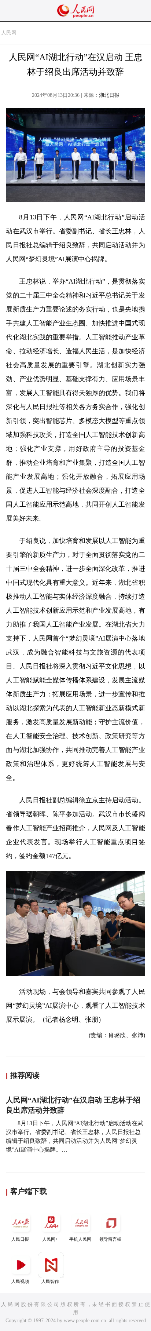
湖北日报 (109, 95)
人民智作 (50, 1281)
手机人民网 (80, 1239)
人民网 (8, 33)
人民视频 (20, 1281)
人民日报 (20, 1239)
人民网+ (50, 1239)
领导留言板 (110, 1239)
